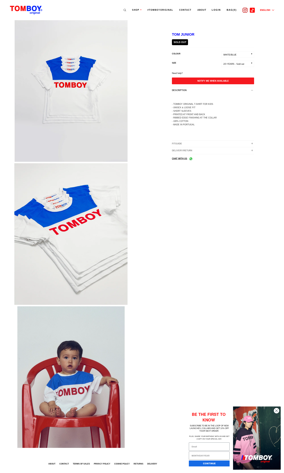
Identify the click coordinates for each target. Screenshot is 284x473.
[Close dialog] (276, 411)
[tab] (213, 90)
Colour (176, 54)
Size (174, 63)
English (265, 10)
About (51, 464)
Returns (138, 464)
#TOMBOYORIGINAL (160, 10)
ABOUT (201, 10)
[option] (71, 91)
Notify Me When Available (213, 81)
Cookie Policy (122, 464)
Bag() (232, 10)
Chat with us (179, 158)
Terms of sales (81, 464)
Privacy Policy (102, 464)
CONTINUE (209, 463)
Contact (185, 10)
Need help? (177, 73)
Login (216, 10)
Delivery (152, 464)
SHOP (135, 10)
